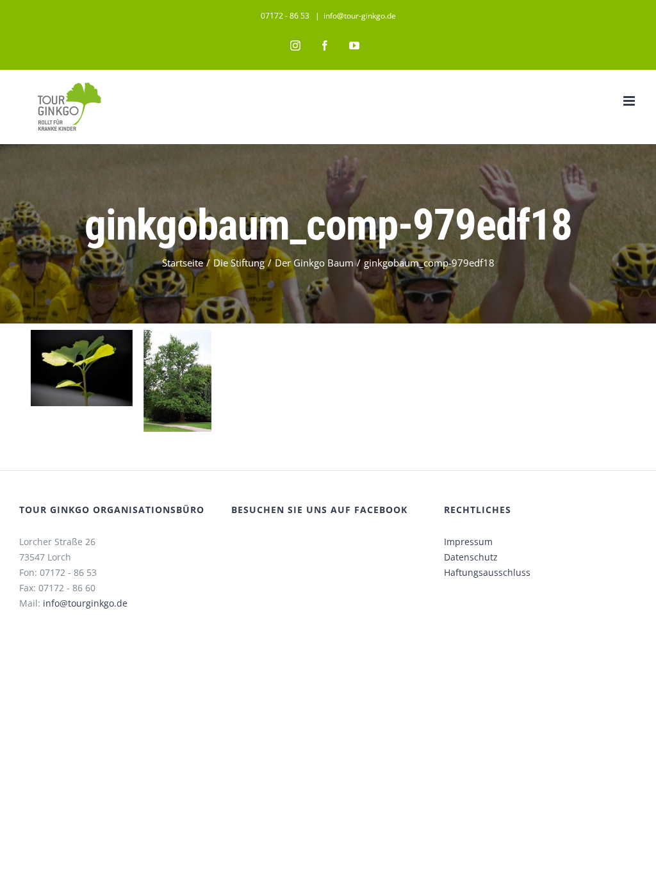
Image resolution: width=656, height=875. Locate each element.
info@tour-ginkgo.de (360, 15)
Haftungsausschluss (487, 572)
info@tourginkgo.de (85, 603)
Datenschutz (471, 557)
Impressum (468, 542)
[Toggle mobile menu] (630, 101)
